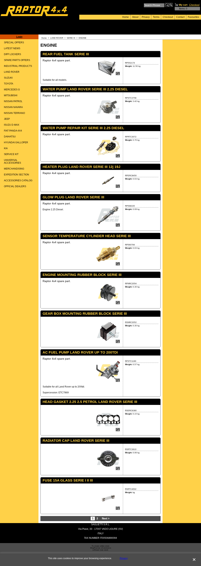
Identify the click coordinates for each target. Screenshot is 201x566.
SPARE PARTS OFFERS (17, 60)
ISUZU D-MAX (11, 124)
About (135, 17)
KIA (6, 148)
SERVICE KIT (11, 154)
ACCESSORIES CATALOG (18, 180)
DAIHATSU (10, 136)
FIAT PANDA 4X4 (13, 130)
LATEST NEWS (12, 48)
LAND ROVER (11, 72)
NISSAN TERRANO (14, 113)
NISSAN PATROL (13, 101)
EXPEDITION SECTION (16, 174)
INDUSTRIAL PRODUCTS (18, 66)
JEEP (7, 119)
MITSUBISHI (10, 95)
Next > (106, 518)
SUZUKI (8, 77)
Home (125, 17)
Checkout (168, 17)
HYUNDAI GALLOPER (16, 142)
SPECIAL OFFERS (14, 42)
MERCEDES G (12, 89)
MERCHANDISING (14, 168)
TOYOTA (8, 83)
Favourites (193, 17)
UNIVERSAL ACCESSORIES (12, 161)
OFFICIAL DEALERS (15, 186)
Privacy (146, 17)
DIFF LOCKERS (12, 54)
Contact (180, 17)
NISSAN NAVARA (13, 107)
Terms (156, 17)
